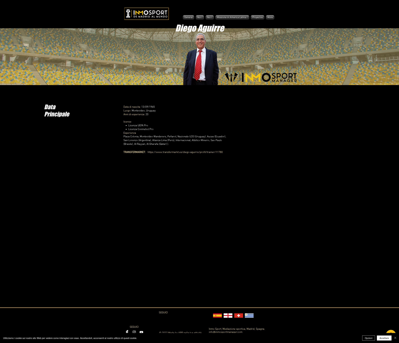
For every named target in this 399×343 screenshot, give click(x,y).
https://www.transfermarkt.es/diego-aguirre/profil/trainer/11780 (185, 152)
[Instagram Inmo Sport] (134, 332)
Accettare (384, 338)
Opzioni (368, 338)
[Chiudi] (395, 338)
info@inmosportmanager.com (225, 332)
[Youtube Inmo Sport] (141, 332)
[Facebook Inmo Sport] (127, 332)
